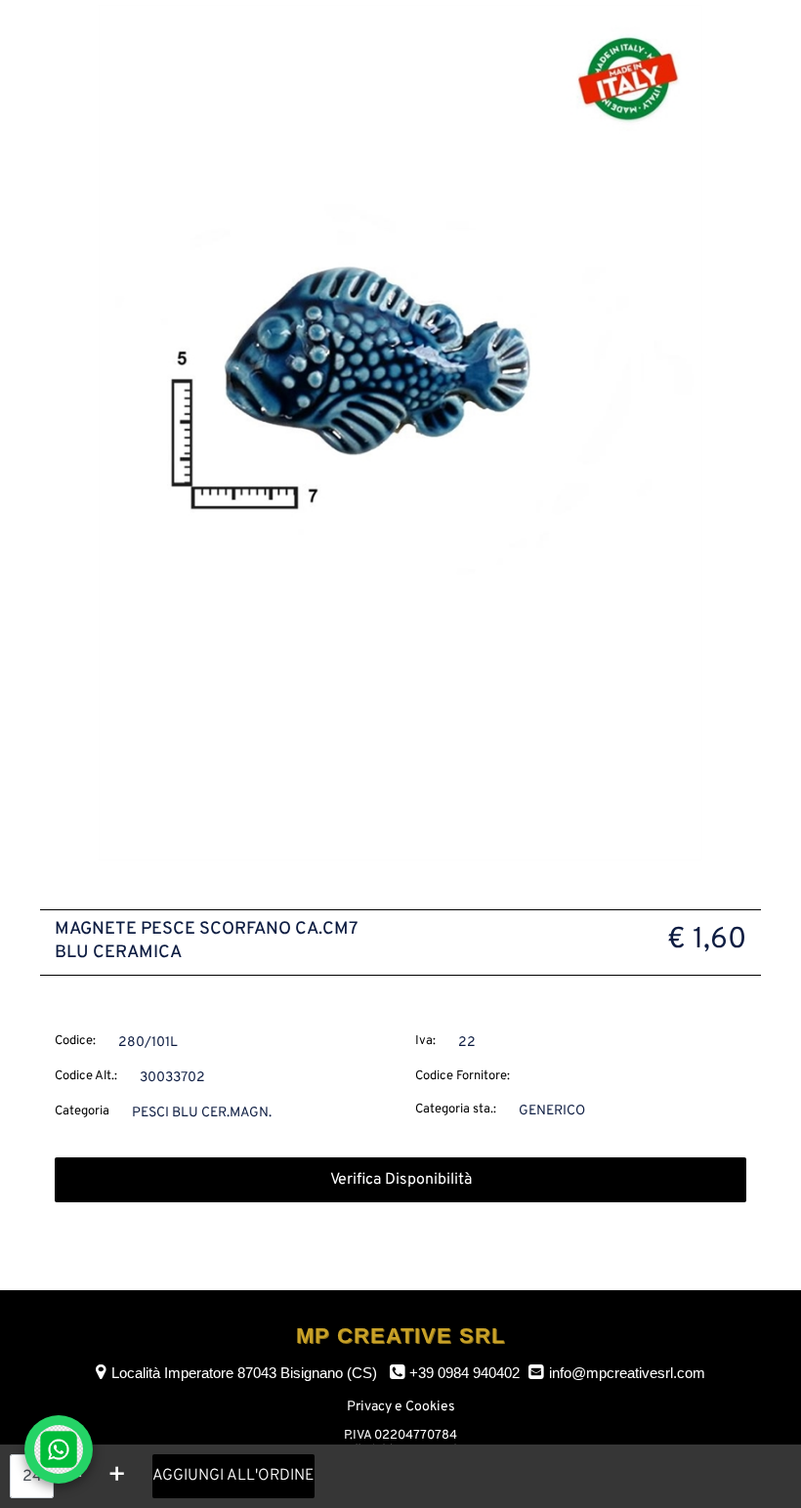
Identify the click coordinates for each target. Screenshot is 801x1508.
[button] (400, 432)
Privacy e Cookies (401, 1407)
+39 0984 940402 (464, 1372)
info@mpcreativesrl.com (627, 1372)
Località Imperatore (244, 1372)
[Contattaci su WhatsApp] (58, 1449)
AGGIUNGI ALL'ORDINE (233, 1476)
